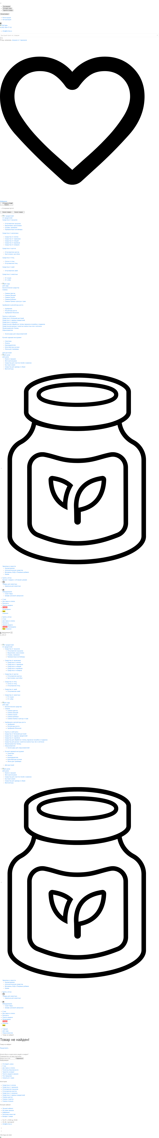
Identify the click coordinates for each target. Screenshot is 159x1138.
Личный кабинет (7, 1108)
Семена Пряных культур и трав (15, 301)
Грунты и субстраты (9, 316)
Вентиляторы (9, 369)
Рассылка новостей (8, 1114)
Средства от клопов (11, 237)
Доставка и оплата (8, 621)
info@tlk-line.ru (7, 1124)
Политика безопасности (10, 1070)
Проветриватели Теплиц (10, 328)
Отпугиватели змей (11, 270)
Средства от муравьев (12, 243)
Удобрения (8, 308)
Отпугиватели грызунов (13, 223)
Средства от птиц (8, 258)
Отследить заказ (7, 8)
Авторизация (6, 19)
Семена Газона (10, 297)
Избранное (6, 1112)
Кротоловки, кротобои (12, 254)
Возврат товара (7, 1116)
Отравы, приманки (11, 227)
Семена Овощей (10, 295)
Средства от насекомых (10, 233)
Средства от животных (10, 274)
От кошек (8, 278)
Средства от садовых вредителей (13, 320)
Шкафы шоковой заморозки (14, 595)
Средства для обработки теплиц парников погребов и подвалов (23, 324)
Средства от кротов (9, 248)
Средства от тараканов (13, 239)
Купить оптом (6, 617)
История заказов (8, 1110)
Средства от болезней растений (13, 318)
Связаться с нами (8, 1078)
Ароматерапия (10, 568)
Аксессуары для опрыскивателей (16, 334)
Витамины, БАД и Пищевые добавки (17, 572)
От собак (8, 280)
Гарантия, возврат (8, 1072)
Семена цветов (7, 1097)
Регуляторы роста (11, 310)
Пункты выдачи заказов (10, 1074)
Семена (4, 290)
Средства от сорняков (9, 322)
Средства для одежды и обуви (15, 367)
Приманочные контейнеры (13, 229)
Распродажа (9, 627)
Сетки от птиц (9, 261)
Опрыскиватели (7, 330)
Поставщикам (6, 6)
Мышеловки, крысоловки (13, 225)
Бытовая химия (10, 365)
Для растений (7, 353)
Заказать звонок (9, 1131)
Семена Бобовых (10, 299)
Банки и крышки (10, 359)
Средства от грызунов (9, 220)
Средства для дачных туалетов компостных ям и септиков (22, 326)
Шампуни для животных (13, 586)
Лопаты (7, 343)
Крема (7, 574)
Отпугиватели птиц (11, 263)
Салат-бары (9, 594)
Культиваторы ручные (12, 347)
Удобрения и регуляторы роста (12, 305)
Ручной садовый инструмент (12, 337)
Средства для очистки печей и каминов (18, 363)
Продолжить (4, 1048)
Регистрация (6, 17)
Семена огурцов (7, 1101)
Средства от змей (8, 267)
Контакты (5, 623)
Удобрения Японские (12, 312)
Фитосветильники (11, 361)
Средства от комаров (12, 245)
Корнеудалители (10, 345)
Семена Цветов (10, 293)
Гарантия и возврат (8, 10)
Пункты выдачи (7, 625)
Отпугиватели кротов (12, 252)
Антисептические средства (14, 570)
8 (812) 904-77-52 (6, 27)
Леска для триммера (12, 349)
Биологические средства (10, 288)
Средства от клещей (12, 241)
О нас (4, 619)
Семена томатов (7, 1099)
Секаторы (8, 341)
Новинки (6, 629)
